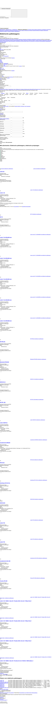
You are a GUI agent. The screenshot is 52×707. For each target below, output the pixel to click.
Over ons (1, 689)
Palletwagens (16, 31)
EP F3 (1, 217)
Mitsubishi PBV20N (4, 362)
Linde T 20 (2, 192)
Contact (6, 689)
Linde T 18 (2, 684)
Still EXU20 (2, 502)
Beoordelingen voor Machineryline (25, 692)
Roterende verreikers (28, 30)
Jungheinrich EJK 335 (5, 561)
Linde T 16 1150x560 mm (6, 279)
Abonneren (2, 205)
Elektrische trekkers (3, 31)
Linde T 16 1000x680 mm (6, 237)
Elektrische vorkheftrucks (42, 29)
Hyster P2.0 (2, 686)
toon (1, 141)
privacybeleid (16, 206)
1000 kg (1, 118)
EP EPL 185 (2, 402)
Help (4, 689)
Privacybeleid (11, 692)
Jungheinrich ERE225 (5, 442)
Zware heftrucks (22, 30)
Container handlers (10, 31)
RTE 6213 (2, 462)
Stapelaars (49, 29)
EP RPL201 (2, 341)
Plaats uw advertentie (4, 672)
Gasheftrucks (11, 30)
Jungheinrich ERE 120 (4, 687)
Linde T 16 (2, 681)
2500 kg (7, 118)
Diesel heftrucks (34, 29)
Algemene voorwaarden (4, 692)
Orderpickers (45, 30)
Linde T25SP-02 (3, 422)
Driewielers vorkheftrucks (4, 30)
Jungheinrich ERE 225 (4, 682)
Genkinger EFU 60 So (5, 483)
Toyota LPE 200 (3, 580)
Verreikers (29, 29)
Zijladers (41, 30)
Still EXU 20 (2, 685)
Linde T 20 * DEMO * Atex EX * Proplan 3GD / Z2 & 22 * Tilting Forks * (16, 600)
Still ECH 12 (2, 382)
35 (3, 674)
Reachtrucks (16, 30)
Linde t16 (2, 171)
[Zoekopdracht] (19, 13)
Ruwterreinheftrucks (36, 30)
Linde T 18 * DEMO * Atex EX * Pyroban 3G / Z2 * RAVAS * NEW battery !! (16, 660)
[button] (26, 23)
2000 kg (4, 118)
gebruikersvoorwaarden (26, 206)
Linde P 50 (2, 522)
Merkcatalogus (34, 692)
